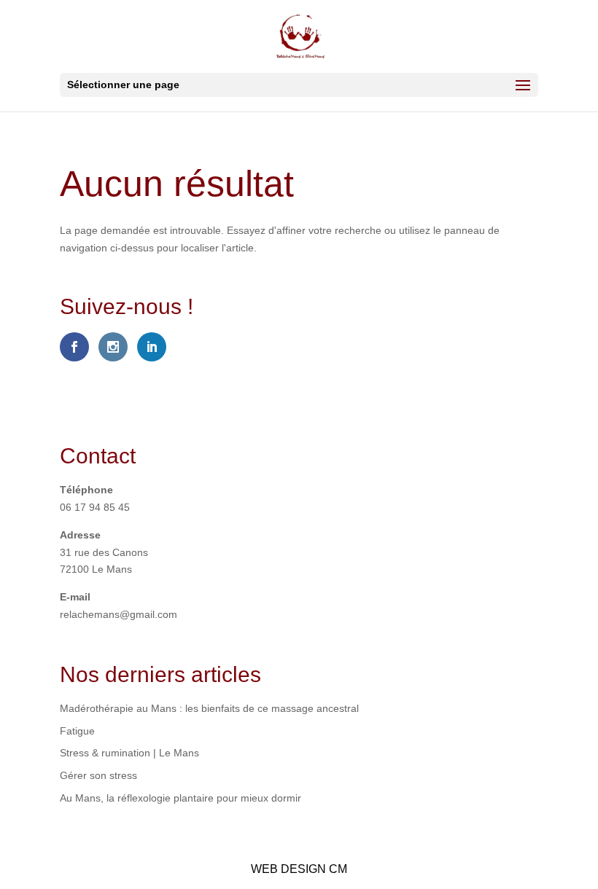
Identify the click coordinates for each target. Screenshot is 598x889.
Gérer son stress (98, 775)
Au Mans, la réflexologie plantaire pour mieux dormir (180, 798)
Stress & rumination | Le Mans (129, 753)
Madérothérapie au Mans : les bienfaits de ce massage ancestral (209, 708)
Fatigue (77, 731)
